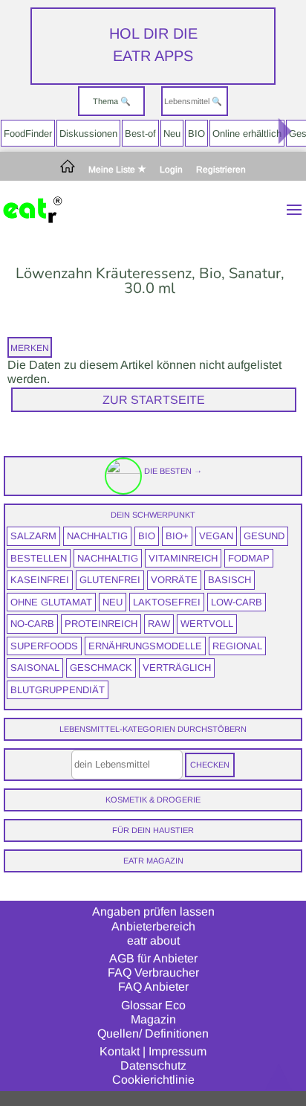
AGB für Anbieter (153, 958)
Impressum (177, 1051)
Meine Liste (112, 169)
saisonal (34, 667)
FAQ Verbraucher (153, 972)
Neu (171, 133)
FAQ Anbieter (153, 986)
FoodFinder (28, 133)
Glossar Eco (153, 1005)
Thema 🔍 (112, 101)
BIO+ (177, 535)
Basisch (229, 579)
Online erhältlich (246, 133)
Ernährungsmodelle (145, 646)
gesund (264, 535)
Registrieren (221, 170)
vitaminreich (183, 558)
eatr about (153, 940)
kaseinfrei (39, 579)
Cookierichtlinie (153, 1079)
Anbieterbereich (153, 926)
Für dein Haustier (153, 830)
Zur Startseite (153, 399)
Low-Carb (236, 602)
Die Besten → (172, 470)
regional (237, 646)
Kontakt (120, 1051)
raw (159, 623)
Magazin (153, 1019)
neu (112, 602)
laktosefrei (167, 602)
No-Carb (32, 623)
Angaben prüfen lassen (153, 911)
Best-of (140, 133)
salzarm (33, 535)
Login (171, 170)
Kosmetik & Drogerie (153, 799)
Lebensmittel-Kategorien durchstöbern (153, 728)
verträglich (177, 667)
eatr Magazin (153, 860)
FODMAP (249, 558)
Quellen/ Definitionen (153, 1033)
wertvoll (206, 623)
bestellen (38, 558)
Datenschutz (153, 1065)
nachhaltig (97, 535)
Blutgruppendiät (57, 689)
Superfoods (44, 646)
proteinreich (101, 623)
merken (29, 348)
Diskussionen (88, 133)
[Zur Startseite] (67, 170)
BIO (196, 133)
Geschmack (101, 667)
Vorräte (174, 579)
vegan (216, 535)
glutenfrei (109, 579)
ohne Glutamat (51, 602)
